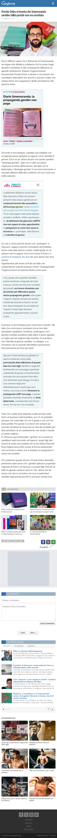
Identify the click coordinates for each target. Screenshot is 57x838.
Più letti (6, 646)
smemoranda (6, 541)
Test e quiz (28, 829)
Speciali (28, 823)
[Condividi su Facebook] (43, 542)
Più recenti (19, 646)
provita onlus (18, 541)
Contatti (28, 820)
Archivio (31, 646)
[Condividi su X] (48, 542)
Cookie (53, 835)
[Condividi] (53, 542)
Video (28, 826)
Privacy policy (43, 835)
